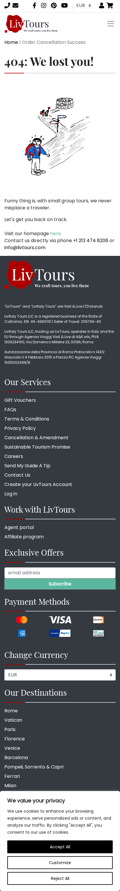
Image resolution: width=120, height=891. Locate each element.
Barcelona (16, 757)
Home (11, 42)
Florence (14, 738)
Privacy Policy (20, 428)
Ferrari (12, 776)
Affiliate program (24, 536)
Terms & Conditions (26, 419)
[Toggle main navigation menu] (110, 23)
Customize (60, 863)
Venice (12, 748)
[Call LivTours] (7, 5)
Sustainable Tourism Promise (37, 447)
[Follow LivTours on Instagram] (43, 5)
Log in (10, 493)
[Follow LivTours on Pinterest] (54, 5)
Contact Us (17, 475)
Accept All (60, 847)
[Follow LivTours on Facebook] (34, 5)
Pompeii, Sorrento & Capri (33, 767)
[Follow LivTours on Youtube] (64, 5)
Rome (11, 710)
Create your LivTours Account (38, 484)
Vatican (13, 720)
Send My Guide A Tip (27, 465)
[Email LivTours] (15, 5)
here (55, 233)
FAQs (10, 409)
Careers (13, 456)
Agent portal (19, 527)
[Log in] (101, 5)
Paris (9, 729)
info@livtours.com (24, 247)
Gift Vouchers (20, 400)
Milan (10, 785)
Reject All (60, 878)
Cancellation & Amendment (36, 437)
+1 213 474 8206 (90, 240)
